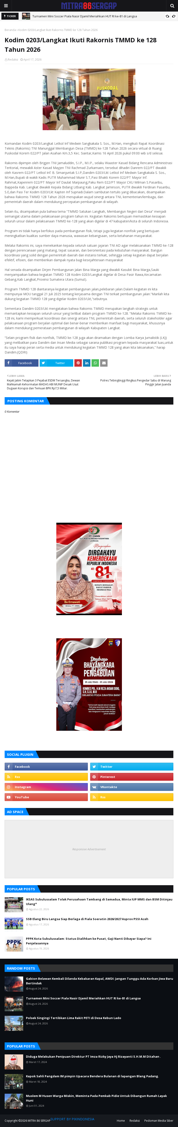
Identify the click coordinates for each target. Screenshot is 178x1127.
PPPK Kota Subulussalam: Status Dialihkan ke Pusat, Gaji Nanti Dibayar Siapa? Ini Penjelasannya (88, 941)
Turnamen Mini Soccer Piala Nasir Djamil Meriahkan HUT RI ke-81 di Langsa (84, 16)
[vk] (131, 787)
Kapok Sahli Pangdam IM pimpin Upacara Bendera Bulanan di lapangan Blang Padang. (92, 1076)
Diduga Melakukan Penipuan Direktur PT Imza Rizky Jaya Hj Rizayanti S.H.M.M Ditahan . (93, 1056)
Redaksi (13, 59)
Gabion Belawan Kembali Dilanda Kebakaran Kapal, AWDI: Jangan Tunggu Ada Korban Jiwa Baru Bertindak (99, 981)
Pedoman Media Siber (158, 1121)
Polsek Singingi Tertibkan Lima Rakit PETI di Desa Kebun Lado (73, 1018)
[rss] (46, 777)
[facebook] (46, 767)
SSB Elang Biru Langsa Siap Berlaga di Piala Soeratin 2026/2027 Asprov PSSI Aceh (87, 919)
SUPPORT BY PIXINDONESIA (72, 1119)
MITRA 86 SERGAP (39, 1121)
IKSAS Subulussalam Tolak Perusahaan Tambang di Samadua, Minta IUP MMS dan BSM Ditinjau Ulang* (99, 901)
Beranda (10, 30)
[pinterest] (131, 777)
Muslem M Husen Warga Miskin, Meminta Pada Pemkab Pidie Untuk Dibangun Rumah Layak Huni (96, 1098)
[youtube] (46, 797)
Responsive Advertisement (89, 849)
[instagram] (46, 787)
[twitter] (131, 767)
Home (121, 1121)
